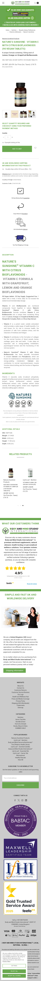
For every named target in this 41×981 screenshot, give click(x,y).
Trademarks (21, 705)
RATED (6, 25)
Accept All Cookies (14, 975)
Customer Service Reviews (20, 692)
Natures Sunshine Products (20, 738)
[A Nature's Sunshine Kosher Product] (29, 404)
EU (27, 245)
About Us (20, 686)
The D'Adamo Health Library (20, 744)
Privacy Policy (20, 701)
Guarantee (26, 198)
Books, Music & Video (21, 726)
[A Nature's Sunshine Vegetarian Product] (17, 404)
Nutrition (20, 717)
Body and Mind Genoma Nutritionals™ (20, 742)
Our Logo (21, 694)
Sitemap (20, 707)
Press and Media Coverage (20, 699)
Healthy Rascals (20, 757)
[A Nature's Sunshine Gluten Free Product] (11, 404)
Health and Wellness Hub (20, 697)
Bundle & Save (20, 721)
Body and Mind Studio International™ (21, 749)
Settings (14, 965)
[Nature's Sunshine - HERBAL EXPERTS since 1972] (20, 396)
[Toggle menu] (3, 3)
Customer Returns (20, 690)
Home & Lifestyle (20, 724)
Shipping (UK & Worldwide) (20, 703)
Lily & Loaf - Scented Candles (20, 747)
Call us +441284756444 (20, 920)
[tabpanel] (30, 483)
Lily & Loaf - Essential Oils (20, 751)
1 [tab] (18, 505)
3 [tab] (22, 505)
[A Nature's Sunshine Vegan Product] (23, 404)
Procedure (25, 213)
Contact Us (20, 688)
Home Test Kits (21, 719)
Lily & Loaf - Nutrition (20, 740)
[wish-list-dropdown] (35, 148)
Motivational (20, 755)
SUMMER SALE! (20, 728)
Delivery (25, 229)
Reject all (14, 971)
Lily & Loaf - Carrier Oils (20, 753)
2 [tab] (20, 505)
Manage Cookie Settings (19, 926)
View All (20, 760)
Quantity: (4, 133)
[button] (20, 10)
